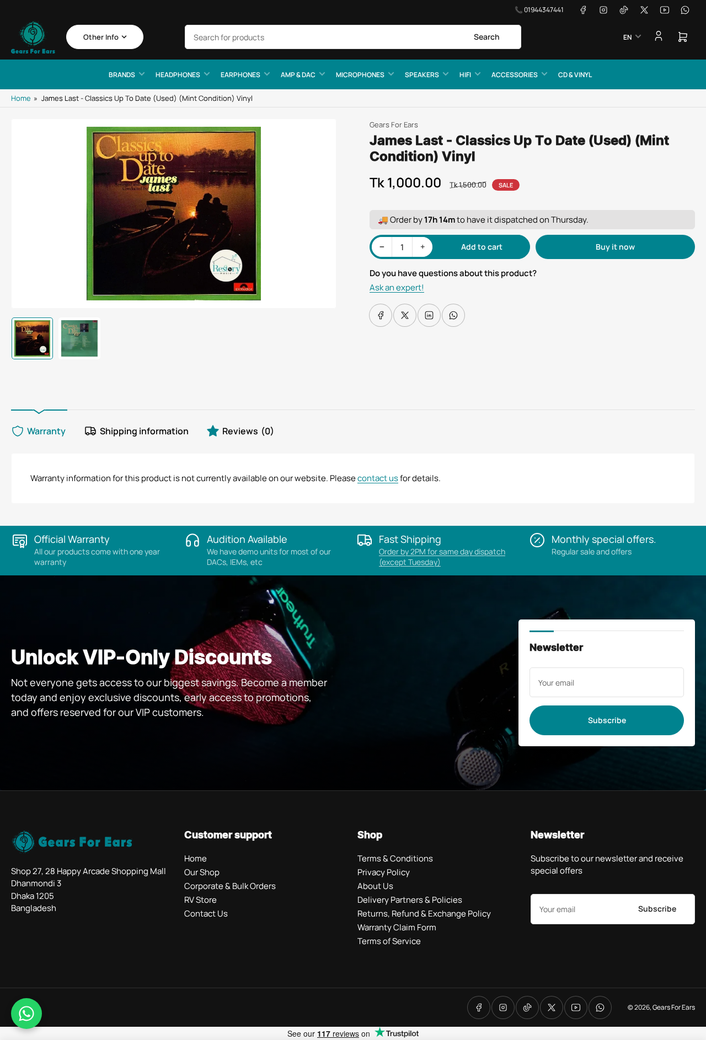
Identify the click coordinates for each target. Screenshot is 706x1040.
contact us (377, 478)
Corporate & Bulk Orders (230, 886)
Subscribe (607, 720)
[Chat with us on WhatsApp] (26, 1013)
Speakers (422, 74)
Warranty (46, 431)
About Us (375, 886)
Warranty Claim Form (396, 927)
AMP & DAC (298, 74)
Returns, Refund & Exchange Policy (424, 913)
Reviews (248, 431)
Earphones (240, 74)
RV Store (200, 900)
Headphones (178, 74)
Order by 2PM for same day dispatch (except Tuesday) (442, 556)
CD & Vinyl (575, 74)
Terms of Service (389, 941)
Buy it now (615, 246)
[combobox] (353, 37)
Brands (122, 74)
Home (21, 98)
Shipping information (144, 431)
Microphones (360, 74)
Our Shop (202, 872)
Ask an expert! (397, 287)
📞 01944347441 (539, 9)
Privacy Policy (383, 872)
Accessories (514, 74)
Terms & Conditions (395, 858)
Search (487, 36)
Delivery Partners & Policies (409, 900)
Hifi (465, 74)
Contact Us (206, 913)
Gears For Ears (394, 125)
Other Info (101, 37)
